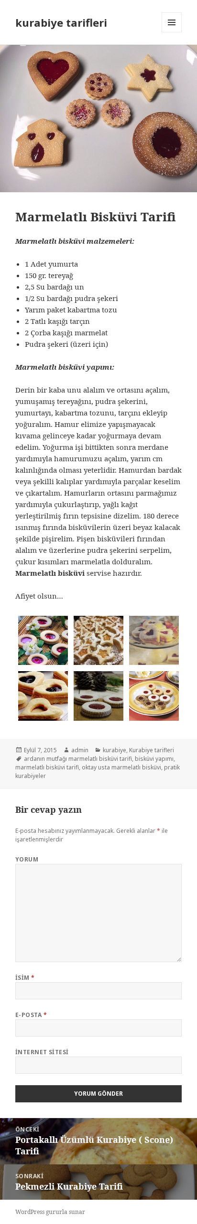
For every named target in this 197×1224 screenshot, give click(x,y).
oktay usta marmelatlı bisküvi (121, 767)
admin (79, 750)
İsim (25, 978)
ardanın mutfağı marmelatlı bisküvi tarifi (78, 759)
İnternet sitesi (42, 1052)
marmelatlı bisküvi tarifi (47, 767)
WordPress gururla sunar (50, 1212)
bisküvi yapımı (154, 759)
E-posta (31, 1015)
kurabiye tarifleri (61, 22)
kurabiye (114, 750)
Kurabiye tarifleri (151, 750)
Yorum (26, 859)
